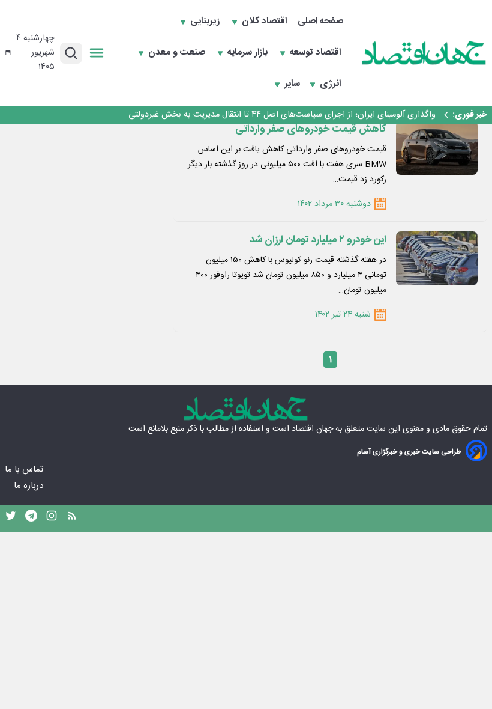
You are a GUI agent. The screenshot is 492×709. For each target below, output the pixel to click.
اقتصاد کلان (265, 21)
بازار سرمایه (248, 53)
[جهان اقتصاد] (424, 53)
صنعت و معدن (178, 53)
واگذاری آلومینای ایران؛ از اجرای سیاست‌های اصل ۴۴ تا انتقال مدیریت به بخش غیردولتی (282, 115)
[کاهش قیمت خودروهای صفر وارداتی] (437, 148)
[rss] (72, 519)
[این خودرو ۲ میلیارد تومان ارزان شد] (437, 258)
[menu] (97, 53)
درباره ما (30, 485)
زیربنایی (206, 21)
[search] (71, 53)
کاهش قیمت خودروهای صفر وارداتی (310, 129)
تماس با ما (25, 469)
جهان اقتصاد (312, 429)
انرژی (331, 84)
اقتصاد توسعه (316, 53)
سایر (292, 84)
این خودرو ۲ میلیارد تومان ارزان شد (318, 239)
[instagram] (52, 519)
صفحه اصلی (320, 21)
